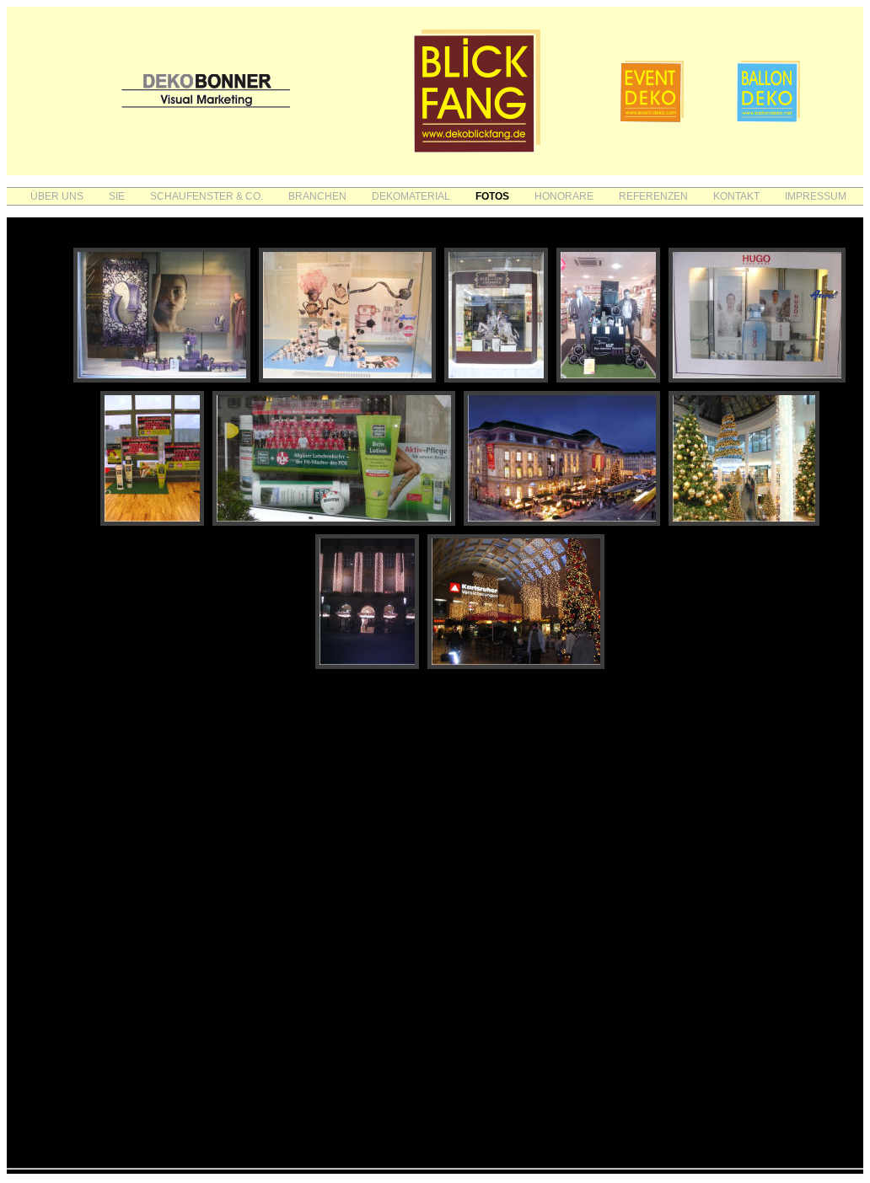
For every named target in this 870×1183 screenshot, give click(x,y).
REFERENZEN (653, 196)
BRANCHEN (317, 196)
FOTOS (492, 196)
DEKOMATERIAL (411, 196)
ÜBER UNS (56, 196)
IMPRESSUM (815, 196)
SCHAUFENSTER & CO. (206, 196)
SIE (117, 196)
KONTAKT (736, 196)
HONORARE (563, 196)
